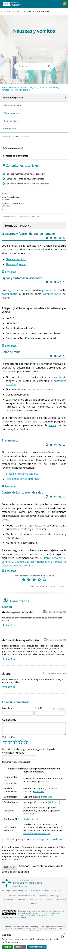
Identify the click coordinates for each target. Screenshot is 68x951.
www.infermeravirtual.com (36, 833)
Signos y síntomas (13, 113)
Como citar (34, 216)
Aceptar (7, 946)
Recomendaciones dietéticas (22, 478)
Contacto (60, 899)
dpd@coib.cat (30, 818)
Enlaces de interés (9, 216)
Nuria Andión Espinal (10, 197)
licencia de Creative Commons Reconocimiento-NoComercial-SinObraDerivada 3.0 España (30, 915)
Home (4, 87)
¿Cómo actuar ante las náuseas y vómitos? (25, 178)
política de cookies (11, 942)
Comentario (9, 719)
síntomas (24, 290)
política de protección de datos (47, 839)
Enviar (9, 866)
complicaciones (52, 294)
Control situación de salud (16, 136)
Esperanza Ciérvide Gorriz (13, 203)
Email (50, 708)
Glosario (48, 899)
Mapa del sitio (35, 899)
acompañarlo (9, 294)
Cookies (42, 895)
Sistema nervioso (16, 259)
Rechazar (19, 946)
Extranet (21, 899)
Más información (37, 946)
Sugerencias (9, 899)
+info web (44, 781)
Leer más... (9, 272)
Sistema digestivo (16, 264)
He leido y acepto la (33, 840)
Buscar (34, 903)
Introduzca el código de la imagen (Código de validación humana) (28, 750)
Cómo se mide (11, 120)
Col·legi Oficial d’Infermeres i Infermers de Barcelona (39, 890)
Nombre (7, 708)
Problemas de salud (18, 87)
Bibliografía (23, 216)
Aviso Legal (54, 895)
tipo (37, 364)
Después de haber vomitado (18, 565)
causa (52, 425)
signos (11, 290)
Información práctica (21, 89)
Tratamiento (10, 128)
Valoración (8, 737)
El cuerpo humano (13, 105)
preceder (47, 290)
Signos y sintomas (38, 87)
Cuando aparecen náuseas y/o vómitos (39, 561)
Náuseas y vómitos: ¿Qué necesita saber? (25, 173)
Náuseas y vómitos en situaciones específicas (27, 183)
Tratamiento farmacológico (22, 473)
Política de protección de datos (22, 895)
